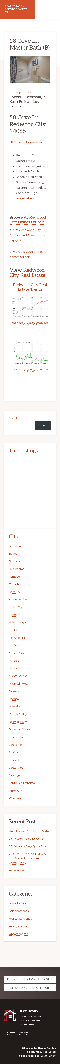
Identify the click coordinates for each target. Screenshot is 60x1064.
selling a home (18, 926)
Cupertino (15, 584)
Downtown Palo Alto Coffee (27, 838)
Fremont (14, 614)
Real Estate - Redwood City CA (16, 9)
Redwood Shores (20, 729)
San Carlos (15, 744)
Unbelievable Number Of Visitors (30, 831)
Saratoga (14, 775)
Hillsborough (17, 622)
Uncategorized (18, 933)
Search (13, 418)
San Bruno (16, 737)
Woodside (15, 798)
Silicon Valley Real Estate (41, 1051)
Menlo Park (16, 653)
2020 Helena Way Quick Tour (28, 846)
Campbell (15, 576)
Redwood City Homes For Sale (28, 219)
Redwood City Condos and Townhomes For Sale (28, 235)
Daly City (14, 591)
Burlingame (16, 569)
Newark (14, 691)
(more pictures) (21, 92)
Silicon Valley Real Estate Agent (37, 1055)
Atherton (15, 546)
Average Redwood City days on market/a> (30, 370)
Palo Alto (15, 706)
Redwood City (18, 721)
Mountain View (18, 683)
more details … (26, 198)
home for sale (17, 903)
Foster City (15, 607)
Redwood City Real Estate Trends (30, 287)
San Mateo (16, 760)
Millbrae (14, 660)
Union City (15, 790)
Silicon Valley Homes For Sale (39, 1048)
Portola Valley (18, 714)
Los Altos (14, 630)
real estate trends (20, 918)
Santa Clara (16, 767)
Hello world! (16, 870)
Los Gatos (15, 645)
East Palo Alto (18, 599)
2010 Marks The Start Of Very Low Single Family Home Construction (27, 858)
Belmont (14, 553)
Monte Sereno (18, 676)
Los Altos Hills (17, 637)
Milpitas (14, 668)
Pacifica (14, 698)
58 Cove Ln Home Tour (26, 142)
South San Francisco (22, 783)
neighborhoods (19, 911)
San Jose (14, 752)
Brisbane (14, 561)
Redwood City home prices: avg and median (30, 323)
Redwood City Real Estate (27, 272)
